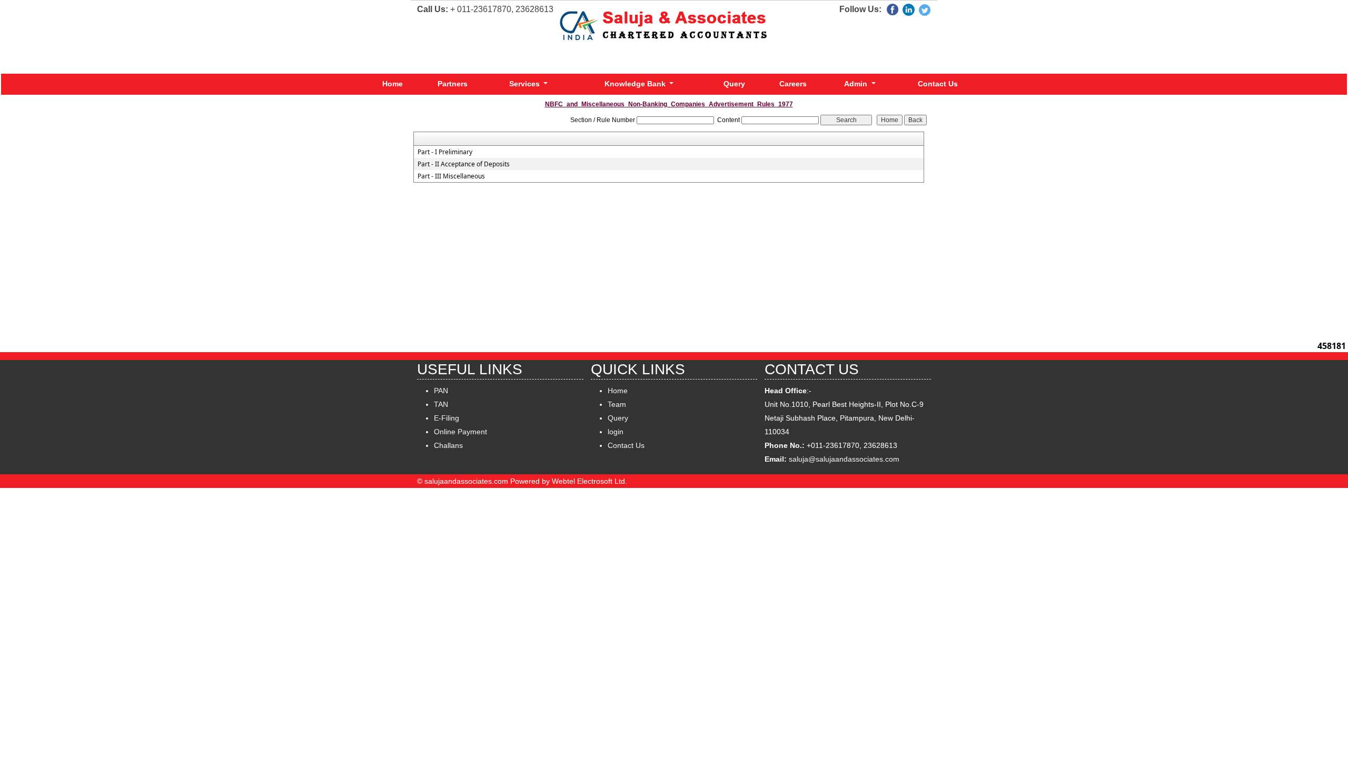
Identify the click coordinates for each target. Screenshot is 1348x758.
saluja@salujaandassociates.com (844, 459)
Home (392, 83)
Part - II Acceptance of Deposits (464, 164)
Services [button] (525, 83)
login (615, 431)
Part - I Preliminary (445, 152)
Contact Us (938, 83)
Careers (793, 83)
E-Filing (446, 418)
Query (734, 83)
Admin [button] (856, 83)
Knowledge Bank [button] (636, 83)
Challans (448, 445)
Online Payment (460, 431)
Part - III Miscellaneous (451, 176)
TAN (441, 404)
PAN (441, 390)
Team (617, 404)
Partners (453, 83)
